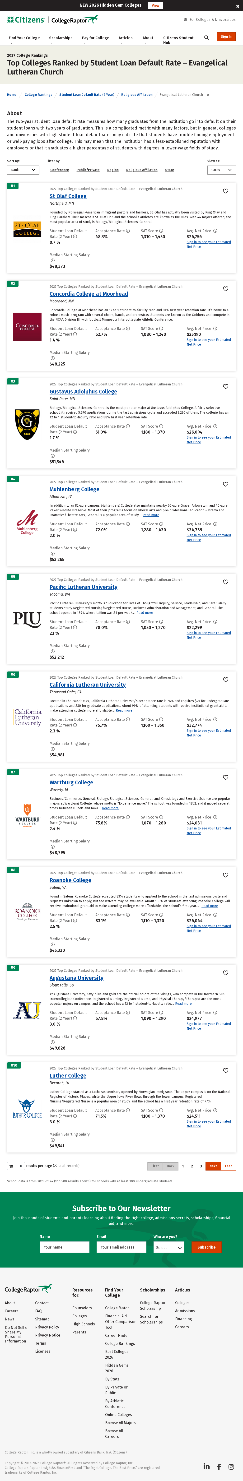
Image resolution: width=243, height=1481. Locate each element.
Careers (12, 1311)
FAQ (38, 1311)
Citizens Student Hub (178, 40)
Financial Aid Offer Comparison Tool (120, 1322)
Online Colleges (118, 1414)
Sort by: (13, 161)
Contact (42, 1303)
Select (161, 1247)
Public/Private (88, 170)
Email (101, 1236)
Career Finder (117, 1335)
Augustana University (76, 978)
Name (45, 1236)
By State (112, 1379)
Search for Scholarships (151, 1319)
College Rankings (38, 95)
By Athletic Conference (115, 1404)
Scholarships (61, 38)
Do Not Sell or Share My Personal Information (17, 1334)
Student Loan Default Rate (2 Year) (86, 95)
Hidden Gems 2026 (117, 1368)
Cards (215, 170)
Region (113, 170)
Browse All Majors (120, 1423)
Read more (151, 515)
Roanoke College (70, 880)
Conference (59, 170)
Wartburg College (71, 782)
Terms (40, 1343)
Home (11, 95)
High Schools (83, 1324)
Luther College (68, 1075)
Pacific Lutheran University (83, 587)
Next (213, 1166)
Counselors (82, 1308)
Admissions (185, 1311)
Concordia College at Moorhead (89, 294)
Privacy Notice (47, 1335)
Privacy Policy (47, 1327)
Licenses (42, 1351)
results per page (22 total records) (52, 1166)
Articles (126, 38)
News (9, 1319)
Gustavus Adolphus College (83, 391)
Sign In (226, 37)
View (155, 6)
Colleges (79, 1316)
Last (228, 1166)
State (169, 170)
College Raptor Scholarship (153, 1306)
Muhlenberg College (74, 489)
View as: (213, 161)
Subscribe (206, 1247)
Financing (183, 1319)
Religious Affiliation (137, 95)
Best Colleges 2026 (116, 1354)
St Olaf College (68, 196)
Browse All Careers (114, 1434)
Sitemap (42, 1319)
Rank (15, 170)
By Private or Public (116, 1390)
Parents (79, 1332)
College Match (117, 1308)
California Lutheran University (88, 684)
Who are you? (165, 1236)
